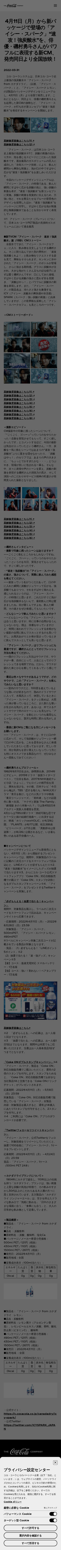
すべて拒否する (30, 1542)
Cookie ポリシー (13, 1501)
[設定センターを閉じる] (55, 1463)
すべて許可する (30, 1527)
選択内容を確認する (30, 1535)
